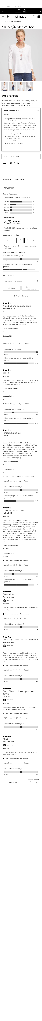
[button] (39, 16)
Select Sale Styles (13, 22)
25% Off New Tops (21, 10)
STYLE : (6, 114)
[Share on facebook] (11, 163)
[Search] (34, 16)
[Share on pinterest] (18, 163)
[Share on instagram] (14, 163)
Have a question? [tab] (20, 179)
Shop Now (18, 11)
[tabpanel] (21, 484)
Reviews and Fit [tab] (8, 179)
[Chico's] (21, 17)
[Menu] (3, 16)
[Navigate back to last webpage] (3, 22)
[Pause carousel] (40, 11)
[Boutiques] (7, 16)
